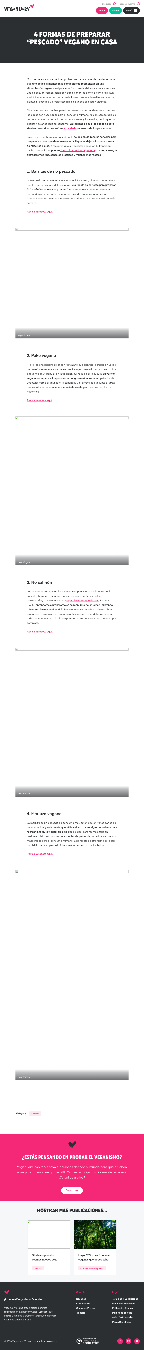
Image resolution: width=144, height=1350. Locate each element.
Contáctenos (83, 1303)
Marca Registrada (121, 1321)
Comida (35, 1113)
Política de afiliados (122, 1308)
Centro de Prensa (85, 1308)
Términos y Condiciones (125, 1298)
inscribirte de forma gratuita (77, 150)
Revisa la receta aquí (39, 400)
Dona (102, 10)
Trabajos (80, 1312)
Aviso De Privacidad (122, 1317)
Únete (115, 10)
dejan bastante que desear (83, 600)
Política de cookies (122, 1312)
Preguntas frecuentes (123, 1303)
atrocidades (70, 128)
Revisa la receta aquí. (40, 211)
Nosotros (81, 1298)
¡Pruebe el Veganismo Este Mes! (23, 1299)
